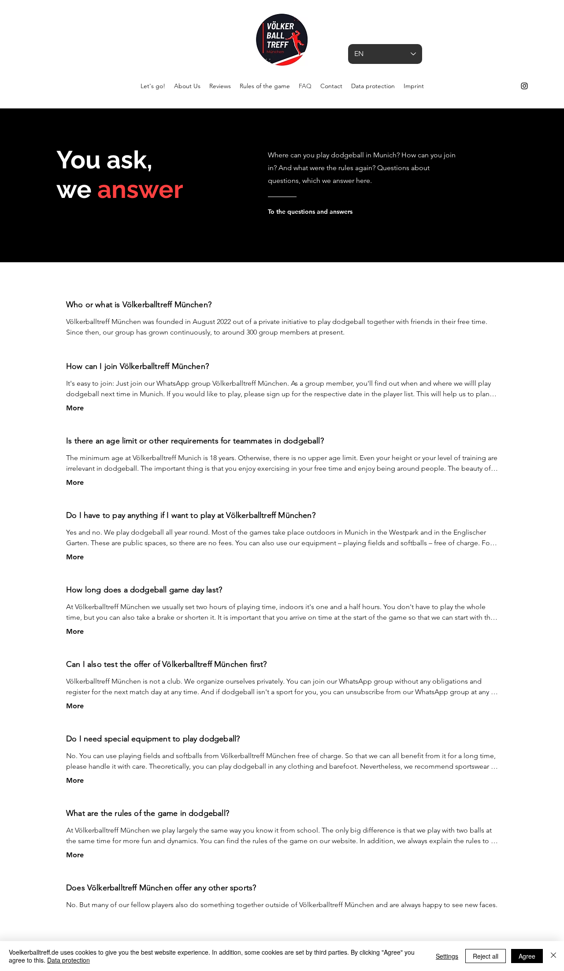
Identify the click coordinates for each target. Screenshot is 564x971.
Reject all (485, 956)
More (75, 408)
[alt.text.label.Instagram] (524, 86)
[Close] (553, 956)
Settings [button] (447, 956)
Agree (527, 956)
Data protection (68, 960)
